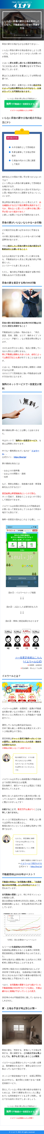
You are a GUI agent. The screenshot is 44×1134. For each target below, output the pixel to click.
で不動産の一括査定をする (20, 103)
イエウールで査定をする (31, 863)
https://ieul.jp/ (36, 866)
